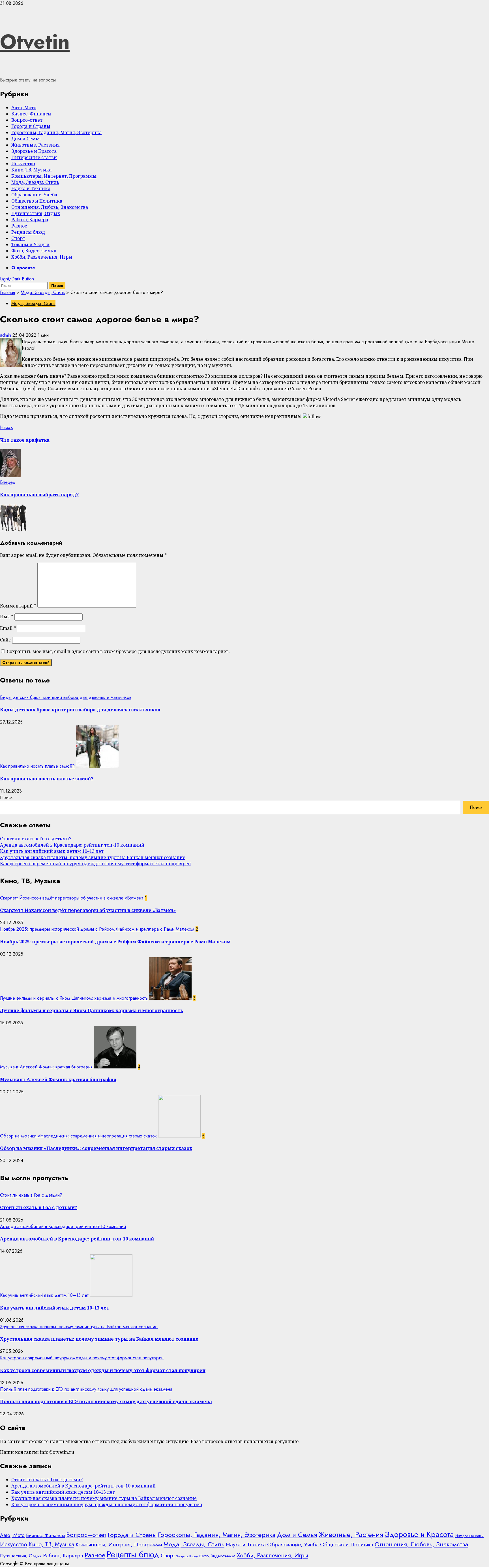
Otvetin (35, 41)
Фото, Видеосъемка (33, 251)
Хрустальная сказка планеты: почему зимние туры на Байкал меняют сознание (92, 857)
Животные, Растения (35, 145)
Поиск (6, 797)
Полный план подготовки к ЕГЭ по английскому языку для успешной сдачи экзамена (86, 1389)
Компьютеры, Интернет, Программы (53, 176)
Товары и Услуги (30, 244)
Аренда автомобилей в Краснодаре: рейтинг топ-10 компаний (72, 845)
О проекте (23, 268)
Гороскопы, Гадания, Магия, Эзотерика (56, 132)
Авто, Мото (23, 107)
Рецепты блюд (28, 232)
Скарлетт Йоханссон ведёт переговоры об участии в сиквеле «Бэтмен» (71, 898)
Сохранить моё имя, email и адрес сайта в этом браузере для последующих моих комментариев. (118, 651)
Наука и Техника (30, 188)
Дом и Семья (26, 139)
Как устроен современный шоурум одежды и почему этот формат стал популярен (95, 863)
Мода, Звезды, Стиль (35, 182)
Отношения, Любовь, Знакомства (49, 207)
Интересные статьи (34, 157)
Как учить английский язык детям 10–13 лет (52, 851)
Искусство (23, 163)
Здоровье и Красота (34, 151)
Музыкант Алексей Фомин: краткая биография (46, 1067)
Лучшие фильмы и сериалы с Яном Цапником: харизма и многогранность (74, 998)
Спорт (18, 238)
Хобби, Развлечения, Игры (41, 257)
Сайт (5, 640)
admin (6, 335)
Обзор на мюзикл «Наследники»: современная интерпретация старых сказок (78, 1136)
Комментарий (18, 606)
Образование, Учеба (34, 195)
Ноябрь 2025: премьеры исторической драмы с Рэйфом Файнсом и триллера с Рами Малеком (97, 929)
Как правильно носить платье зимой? (37, 766)
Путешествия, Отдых (35, 213)
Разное (19, 226)
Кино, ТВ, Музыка (31, 170)
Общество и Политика (36, 201)
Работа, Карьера (29, 219)
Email (8, 628)
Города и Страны (30, 126)
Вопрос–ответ (26, 120)
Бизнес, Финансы (31, 114)
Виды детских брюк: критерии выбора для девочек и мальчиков (65, 697)
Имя (6, 616)
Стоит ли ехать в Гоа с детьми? (35, 839)
